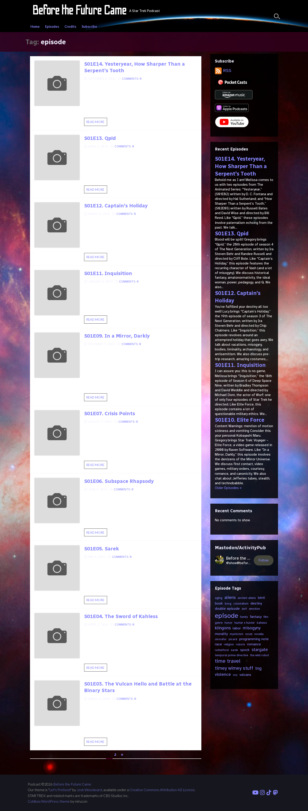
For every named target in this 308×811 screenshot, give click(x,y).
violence (223, 674)
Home (35, 26)
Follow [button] (264, 560)
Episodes (52, 26)
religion (229, 644)
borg (228, 603)
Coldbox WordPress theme (49, 801)
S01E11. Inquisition (108, 273)
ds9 (244, 609)
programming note (254, 639)
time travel (227, 661)
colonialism (240, 603)
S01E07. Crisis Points (109, 413)
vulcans (245, 674)
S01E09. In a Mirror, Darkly (117, 336)
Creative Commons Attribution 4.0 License (162, 790)
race (218, 644)
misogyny (251, 628)
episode (226, 616)
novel (248, 634)
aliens (230, 597)
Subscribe (89, 26)
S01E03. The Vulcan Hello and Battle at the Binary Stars (138, 687)
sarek (234, 650)
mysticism (236, 634)
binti (261, 597)
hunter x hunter (244, 623)
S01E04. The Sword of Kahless (121, 616)
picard (233, 639)
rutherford (222, 650)
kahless (262, 623)
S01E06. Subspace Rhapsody (119, 481)
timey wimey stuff (234, 668)
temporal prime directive (231, 655)
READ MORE (96, 123)
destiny (256, 603)
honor (228, 623)
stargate (260, 649)
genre (219, 623)
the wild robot (259, 655)
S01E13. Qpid (100, 138)
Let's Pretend (59, 790)
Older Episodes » (228, 488)
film (266, 617)
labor (237, 628)
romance (254, 644)
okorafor (221, 639)
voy (235, 675)
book (219, 603)
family (244, 617)
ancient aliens (247, 598)
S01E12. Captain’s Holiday (116, 206)
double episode (227, 608)
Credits (70, 26)
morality (221, 633)
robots (240, 644)
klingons (223, 628)
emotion (254, 609)
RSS (226, 70)
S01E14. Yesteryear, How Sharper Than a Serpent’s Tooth (134, 67)
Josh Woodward (89, 790)
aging (218, 598)
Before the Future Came (72, 784)
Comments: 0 (132, 79)
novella (259, 634)
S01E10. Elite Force (239, 420)
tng (258, 668)
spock (245, 649)
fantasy (256, 616)
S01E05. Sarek (101, 549)
